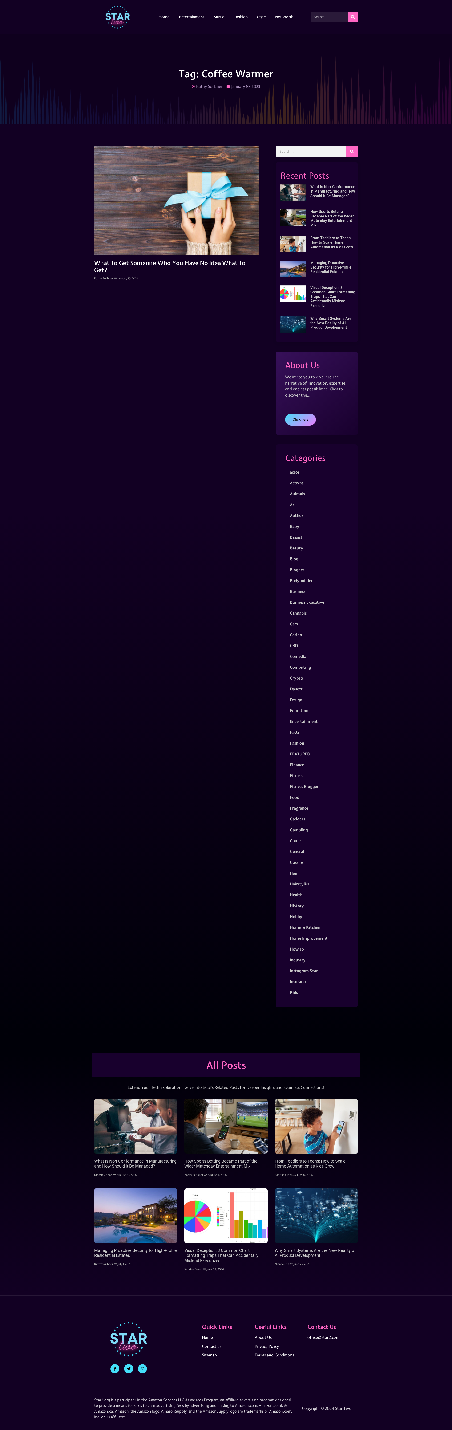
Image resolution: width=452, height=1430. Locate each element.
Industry (298, 960)
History (297, 905)
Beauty (296, 548)
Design (296, 699)
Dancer (296, 689)
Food (294, 797)
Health (296, 894)
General (297, 851)
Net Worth (284, 17)
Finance (297, 764)
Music (219, 17)
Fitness (296, 775)
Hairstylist (300, 884)
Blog (294, 558)
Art (293, 504)
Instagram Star (304, 970)
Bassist (296, 537)
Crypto (296, 678)
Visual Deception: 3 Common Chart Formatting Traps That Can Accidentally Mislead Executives (332, 296)
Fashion (241, 17)
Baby (294, 526)
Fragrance (299, 808)
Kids (294, 992)
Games (296, 840)
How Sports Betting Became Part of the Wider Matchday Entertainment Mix (332, 218)
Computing (300, 667)
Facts (294, 732)
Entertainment (191, 17)
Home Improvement (309, 938)
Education (299, 710)
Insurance (298, 981)
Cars (294, 624)
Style (261, 17)
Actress (296, 483)
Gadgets (297, 819)
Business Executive (307, 602)
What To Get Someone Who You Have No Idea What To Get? (170, 266)
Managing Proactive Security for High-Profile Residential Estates (330, 267)
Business (297, 591)
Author (296, 515)
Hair (294, 873)
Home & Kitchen (305, 927)
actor (294, 472)
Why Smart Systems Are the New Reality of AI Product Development (330, 323)
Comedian (299, 656)
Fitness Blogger (304, 786)
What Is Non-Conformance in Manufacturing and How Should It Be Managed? (332, 191)
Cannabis (298, 613)
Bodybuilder (301, 580)
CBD (294, 645)
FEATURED (300, 754)
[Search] (353, 17)
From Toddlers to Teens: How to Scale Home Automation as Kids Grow (331, 242)
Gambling (299, 829)
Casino (296, 634)
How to (297, 949)
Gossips (296, 862)
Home (164, 17)
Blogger (297, 569)
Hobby (296, 916)
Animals (297, 493)
